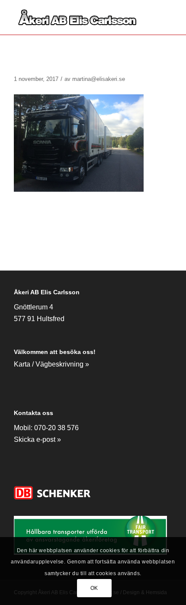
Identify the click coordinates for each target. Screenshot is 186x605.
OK (94, 588)
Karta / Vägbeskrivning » (51, 364)
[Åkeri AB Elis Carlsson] (77, 17)
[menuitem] (160, 17)
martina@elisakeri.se (98, 79)
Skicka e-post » (37, 439)
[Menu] (160, 17)
